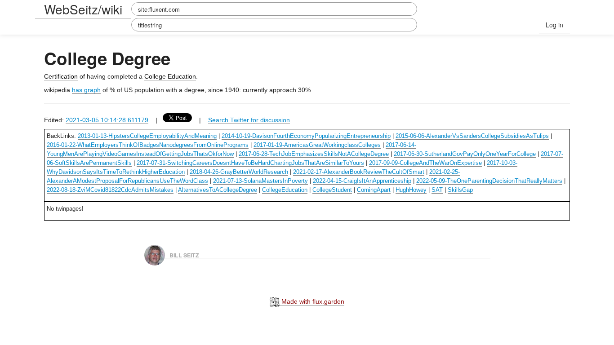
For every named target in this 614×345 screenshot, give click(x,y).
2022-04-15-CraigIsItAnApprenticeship (362, 180)
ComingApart (374, 189)
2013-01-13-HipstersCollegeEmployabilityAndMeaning (147, 136)
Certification (61, 76)
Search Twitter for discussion (249, 120)
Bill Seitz (184, 254)
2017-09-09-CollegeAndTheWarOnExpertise (425, 162)
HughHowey (411, 189)
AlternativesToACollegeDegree (217, 189)
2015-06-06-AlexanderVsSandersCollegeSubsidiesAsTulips (472, 136)
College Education (170, 76)
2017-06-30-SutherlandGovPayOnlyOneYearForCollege (465, 153)
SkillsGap (460, 189)
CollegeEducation (284, 189)
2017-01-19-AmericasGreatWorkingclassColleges (317, 145)
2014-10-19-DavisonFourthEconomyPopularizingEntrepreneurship (306, 136)
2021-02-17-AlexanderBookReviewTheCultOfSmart (358, 171)
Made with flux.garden (312, 301)
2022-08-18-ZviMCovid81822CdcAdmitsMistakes (110, 189)
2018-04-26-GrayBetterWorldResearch (239, 171)
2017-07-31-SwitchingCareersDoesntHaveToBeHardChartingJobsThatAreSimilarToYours (250, 162)
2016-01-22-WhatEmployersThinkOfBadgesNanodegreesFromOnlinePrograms (148, 145)
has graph (86, 89)
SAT (437, 189)
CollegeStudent (332, 189)
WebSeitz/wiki (83, 9)
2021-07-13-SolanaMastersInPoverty (260, 180)
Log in (554, 24)
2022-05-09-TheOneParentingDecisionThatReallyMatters (489, 180)
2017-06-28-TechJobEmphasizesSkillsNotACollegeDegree (314, 153)
